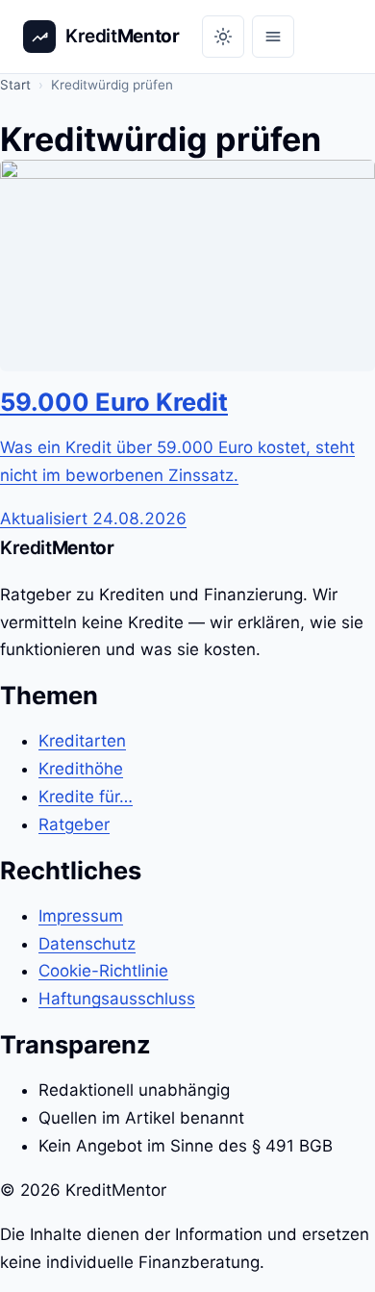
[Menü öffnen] (273, 36)
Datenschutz (87, 943)
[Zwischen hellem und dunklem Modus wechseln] (223, 36)
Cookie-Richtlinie (103, 970)
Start (15, 84)
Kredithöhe (80, 768)
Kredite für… (85, 796)
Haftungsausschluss (116, 998)
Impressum (80, 915)
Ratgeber (74, 824)
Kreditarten (82, 740)
